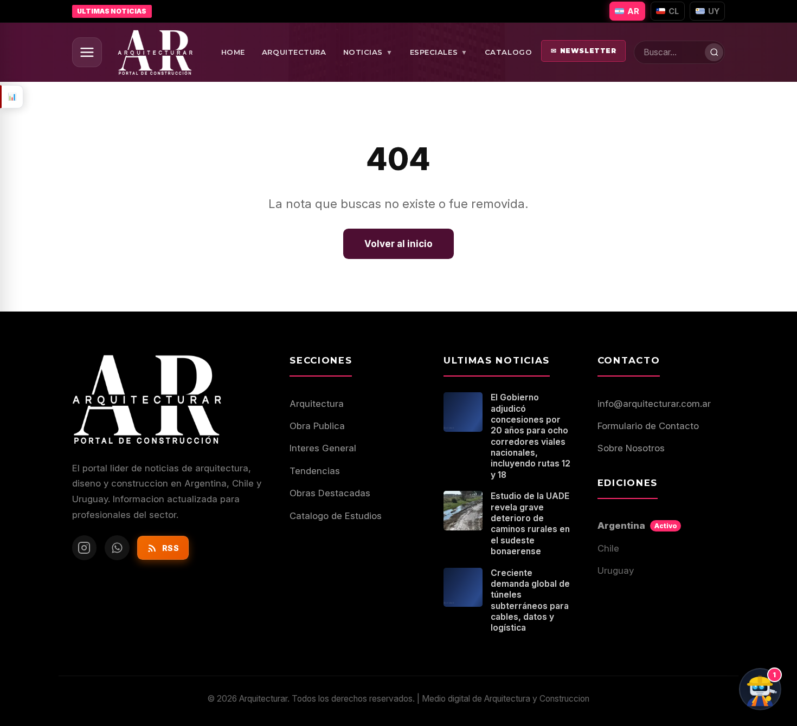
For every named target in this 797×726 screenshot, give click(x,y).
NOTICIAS (368, 52)
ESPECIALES (439, 52)
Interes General (323, 448)
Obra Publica (317, 425)
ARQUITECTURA (294, 52)
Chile (608, 548)
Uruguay (615, 570)
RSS (170, 548)
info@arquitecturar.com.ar (654, 403)
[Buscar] (714, 52)
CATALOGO (508, 52)
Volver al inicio (398, 243)
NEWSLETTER (583, 51)
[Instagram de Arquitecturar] (84, 547)
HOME (233, 52)
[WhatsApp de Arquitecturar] (117, 547)
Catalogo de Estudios (336, 515)
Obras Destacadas (330, 493)
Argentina (637, 525)
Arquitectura (317, 403)
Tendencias (315, 470)
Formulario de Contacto (648, 425)
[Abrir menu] (87, 52)
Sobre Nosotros (631, 448)
